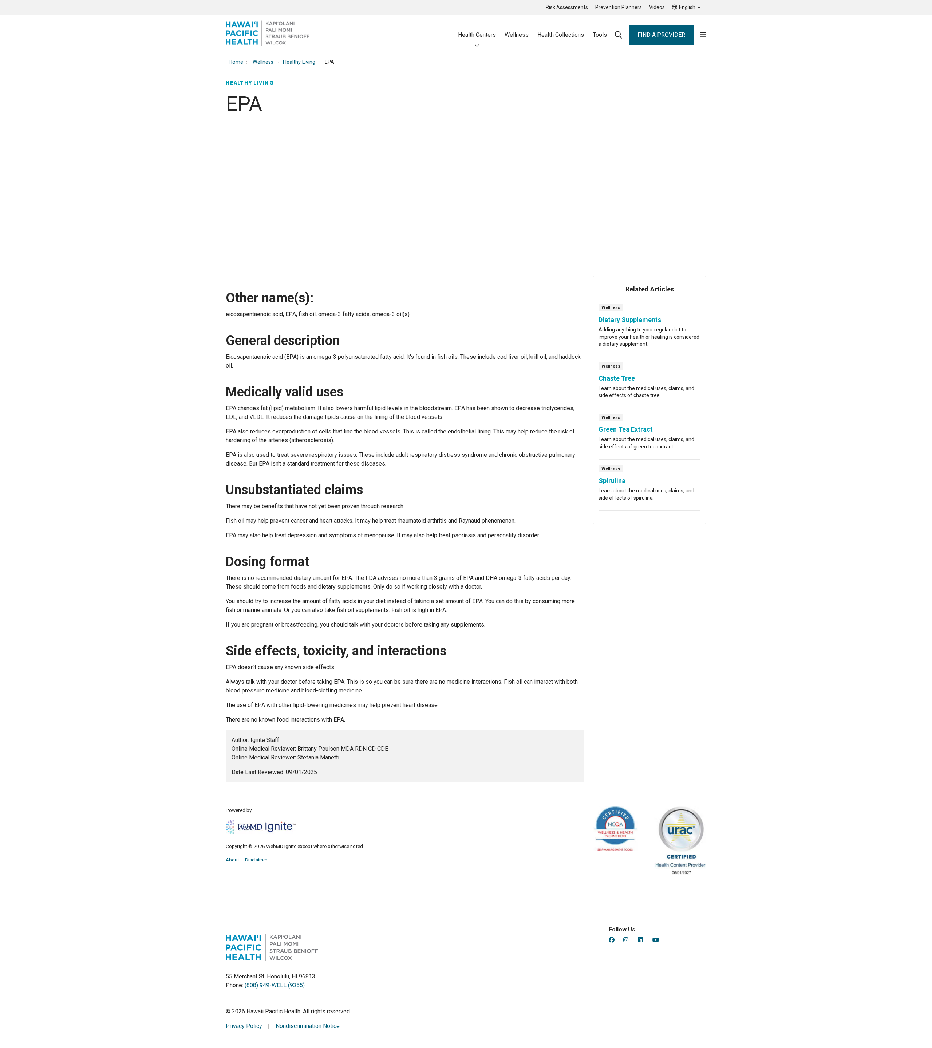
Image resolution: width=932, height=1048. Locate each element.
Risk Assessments (567, 7)
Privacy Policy (244, 1026)
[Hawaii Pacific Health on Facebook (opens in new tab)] (612, 940)
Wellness (517, 34)
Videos (657, 7)
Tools (600, 34)
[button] (703, 35)
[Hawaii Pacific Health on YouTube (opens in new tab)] (655, 940)
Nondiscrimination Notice (308, 1026)
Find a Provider (661, 34)
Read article (649, 329)
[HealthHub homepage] (267, 35)
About (232, 860)
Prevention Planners (618, 7)
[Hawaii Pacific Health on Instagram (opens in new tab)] (625, 940)
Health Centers (477, 34)
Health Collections (560, 34)
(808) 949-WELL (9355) (275, 985)
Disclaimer (256, 860)
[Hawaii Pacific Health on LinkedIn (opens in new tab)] (640, 940)
